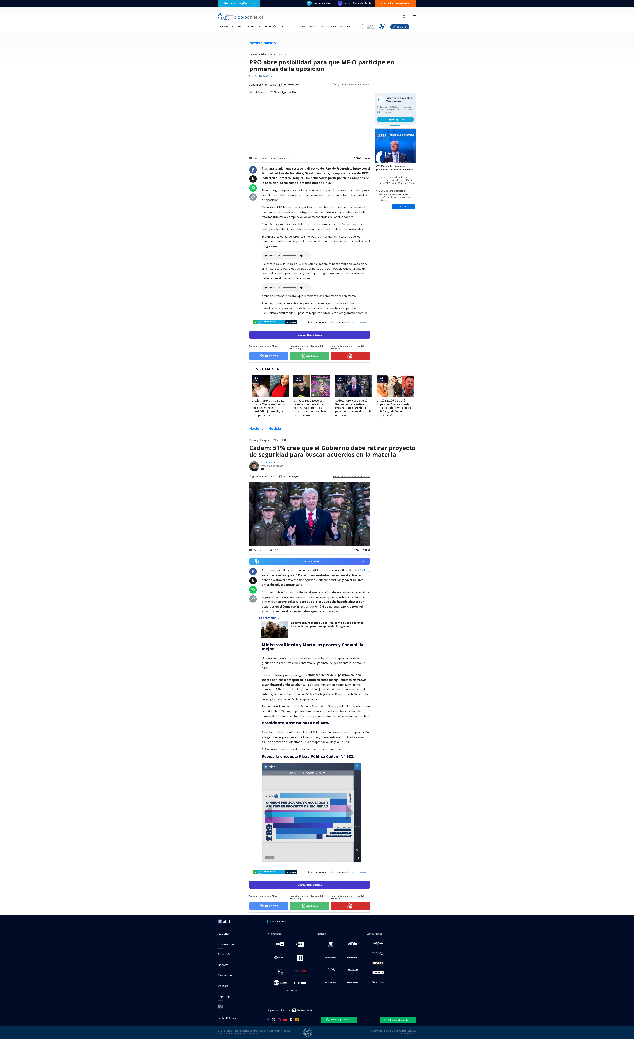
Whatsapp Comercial (341, 1019)
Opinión (313, 26)
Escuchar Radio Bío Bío (396, 3)
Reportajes (224, 996)
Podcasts (223, 26)
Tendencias (299, 26)
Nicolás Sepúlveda (264, 77)
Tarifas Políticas (227, 1018)
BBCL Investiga (328, 26)
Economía (270, 26)
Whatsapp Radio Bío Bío (400, 1019)
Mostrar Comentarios (310, 335)
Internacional (253, 26)
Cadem (364, 570)
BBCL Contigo (347, 26)
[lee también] (275, 629)
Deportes (284, 26)
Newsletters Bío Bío (322, 3)
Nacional (237, 26)
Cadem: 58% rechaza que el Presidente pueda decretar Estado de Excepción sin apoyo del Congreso (327, 624)
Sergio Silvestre (270, 462)
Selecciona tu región (234, 3)
